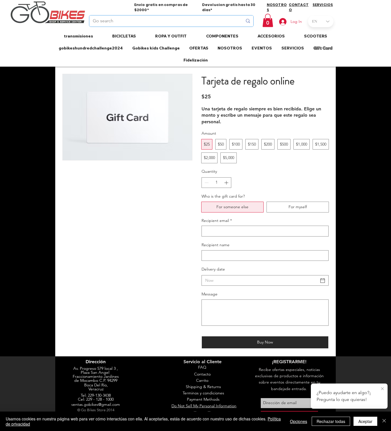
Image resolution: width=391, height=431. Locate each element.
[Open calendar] (322, 280)
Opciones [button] (298, 421)
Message (210, 294)
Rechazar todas (331, 421)
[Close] (384, 421)
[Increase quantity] (226, 183)
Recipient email (217, 220)
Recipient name (216, 244)
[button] (267, 20)
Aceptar (365, 421)
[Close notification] (382, 389)
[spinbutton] (216, 183)
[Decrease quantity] (206, 183)
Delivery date (213, 269)
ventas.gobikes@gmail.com (95, 404)
